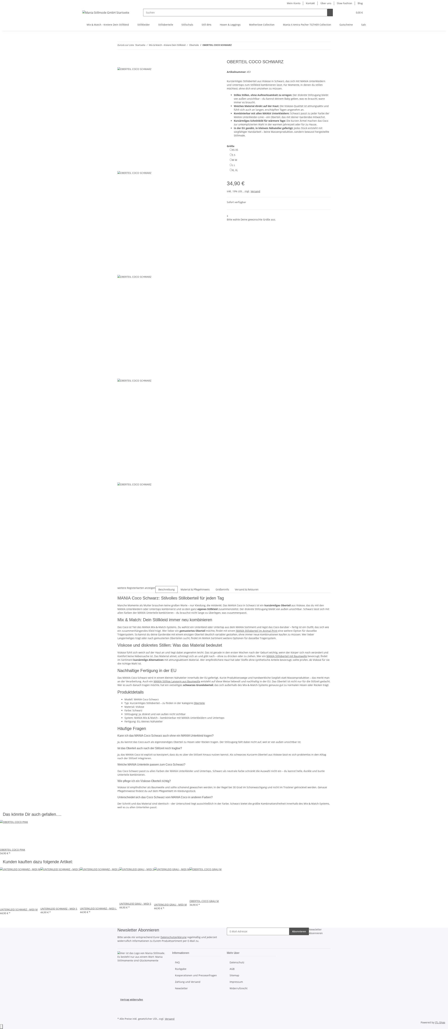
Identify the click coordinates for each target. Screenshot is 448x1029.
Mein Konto (293, 3)
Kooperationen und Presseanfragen (196, 975)
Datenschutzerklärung (173, 937)
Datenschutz (237, 962)
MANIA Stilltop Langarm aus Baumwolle (177, 681)
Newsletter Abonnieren (316, 931)
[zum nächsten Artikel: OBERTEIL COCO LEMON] (241, 46)
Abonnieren (299, 931)
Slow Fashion (344, 3)
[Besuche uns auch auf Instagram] (120, 1012)
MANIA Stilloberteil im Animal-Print (256, 630)
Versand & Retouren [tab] (246, 589)
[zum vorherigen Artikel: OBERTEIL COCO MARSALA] (234, 46)
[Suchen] (330, 12)
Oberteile (199, 703)
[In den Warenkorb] (120, 57)
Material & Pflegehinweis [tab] (195, 589)
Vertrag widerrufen (131, 999)
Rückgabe (180, 969)
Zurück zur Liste (125, 45)
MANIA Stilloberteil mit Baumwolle (287, 656)
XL (235, 170)
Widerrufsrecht (238, 988)
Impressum (236, 981)
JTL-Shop (440, 1022)
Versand (255, 191)
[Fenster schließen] (120, 63)
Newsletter (181, 988)
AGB (232, 969)
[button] (344, 12)
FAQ (177, 962)
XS (235, 149)
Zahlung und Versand (187, 981)
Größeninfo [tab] (222, 589)
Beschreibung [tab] (166, 589)
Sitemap (234, 975)
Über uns (325, 3)
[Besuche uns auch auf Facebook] (120, 1008)
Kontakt (310, 3)
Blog (360, 3)
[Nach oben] (1, 1026)
